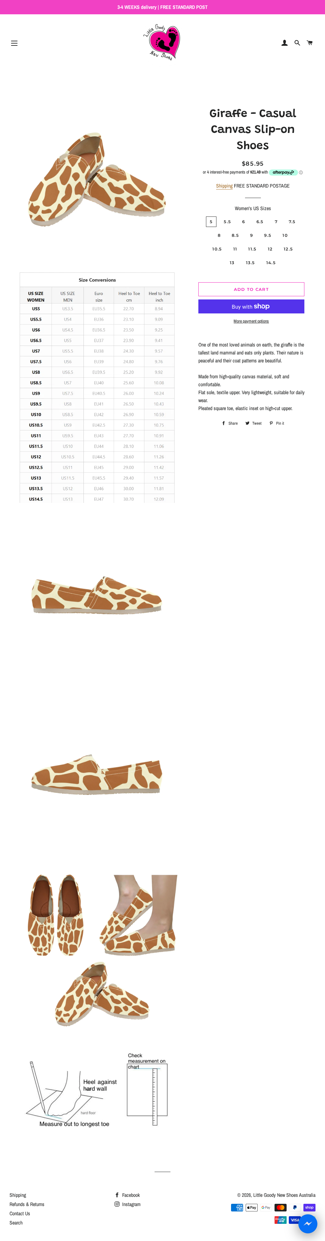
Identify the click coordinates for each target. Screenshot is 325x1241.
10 (285, 235)
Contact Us (20, 1213)
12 (270, 248)
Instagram (131, 1204)
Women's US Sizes (253, 208)
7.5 (292, 221)
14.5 (271, 262)
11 (235, 248)
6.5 (260, 221)
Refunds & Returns (27, 1204)
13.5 (250, 262)
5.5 (227, 221)
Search (16, 1222)
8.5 (235, 235)
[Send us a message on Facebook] (307, 1223)
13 (232, 262)
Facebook (130, 1194)
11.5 (252, 248)
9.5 (267, 235)
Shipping (224, 185)
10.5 (217, 248)
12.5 (288, 248)
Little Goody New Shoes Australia (284, 1194)
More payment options (251, 321)
